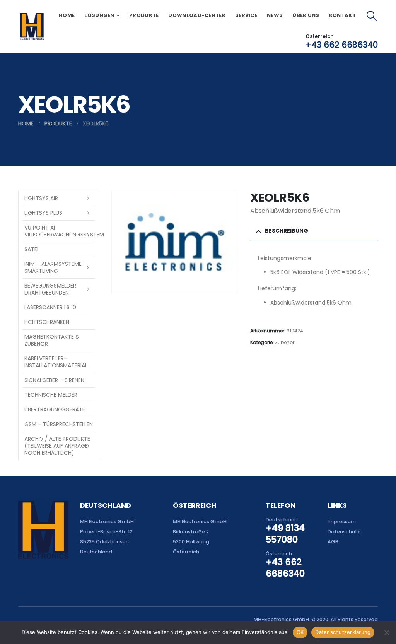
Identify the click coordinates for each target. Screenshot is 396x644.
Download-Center (196, 15)
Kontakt (342, 15)
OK (300, 632)
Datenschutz (344, 531)
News (275, 15)
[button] (372, 16)
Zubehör (284, 342)
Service (246, 15)
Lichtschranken (46, 322)
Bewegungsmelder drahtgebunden (50, 289)
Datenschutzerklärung (342, 632)
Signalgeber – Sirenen (54, 380)
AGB (333, 541)
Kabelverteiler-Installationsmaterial (55, 362)
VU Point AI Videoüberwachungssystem (59, 231)
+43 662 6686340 (342, 44)
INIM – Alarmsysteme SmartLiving (53, 267)
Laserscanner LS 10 (50, 307)
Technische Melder (50, 395)
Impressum (342, 521)
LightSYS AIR (41, 198)
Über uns (305, 15)
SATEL (31, 249)
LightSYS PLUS (43, 213)
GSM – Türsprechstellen (58, 424)
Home (67, 15)
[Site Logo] (31, 26)
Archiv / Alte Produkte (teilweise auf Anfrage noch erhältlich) (57, 446)
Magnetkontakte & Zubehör (52, 340)
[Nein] (386, 632)
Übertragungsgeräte (54, 409)
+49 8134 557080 (285, 534)
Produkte (144, 15)
